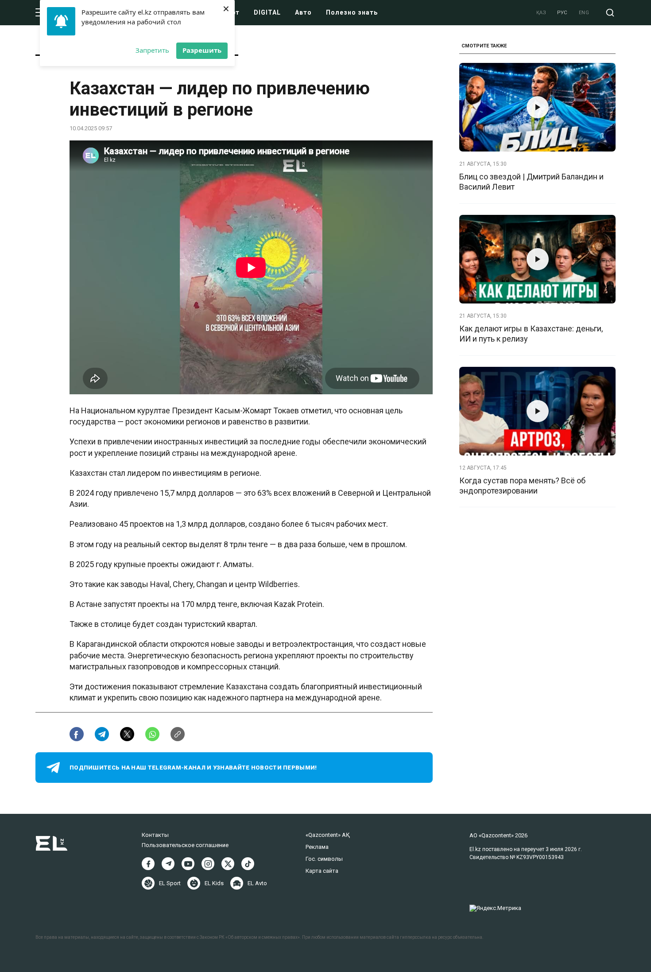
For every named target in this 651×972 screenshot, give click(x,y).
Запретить (152, 50)
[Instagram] (208, 863)
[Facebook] (148, 863)
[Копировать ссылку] (177, 734)
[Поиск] (610, 12)
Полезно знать (352, 12)
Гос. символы (324, 858)
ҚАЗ (541, 13)
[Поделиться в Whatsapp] (152, 734)
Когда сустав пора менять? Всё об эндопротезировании (522, 485)
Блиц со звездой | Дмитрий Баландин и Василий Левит (531, 181)
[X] (227, 863)
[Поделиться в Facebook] (77, 734)
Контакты (155, 835)
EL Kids (214, 883)
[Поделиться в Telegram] (102, 734)
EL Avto (257, 883)
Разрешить (201, 50)
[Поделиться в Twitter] (127, 734)
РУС (562, 13)
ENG (584, 13)
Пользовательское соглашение (185, 845)
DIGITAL (267, 12)
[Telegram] (168, 863)
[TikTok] (247, 863)
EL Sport (170, 883)
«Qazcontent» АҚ (328, 835)
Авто (303, 12)
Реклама (317, 847)
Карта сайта (322, 870)
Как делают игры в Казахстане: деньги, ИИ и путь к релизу (531, 333)
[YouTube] (188, 863)
